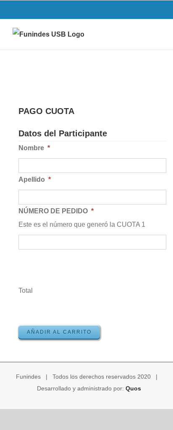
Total (25, 290)
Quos (133, 388)
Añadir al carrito (59, 332)
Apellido (34, 179)
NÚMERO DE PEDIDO (56, 211)
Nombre (34, 147)
